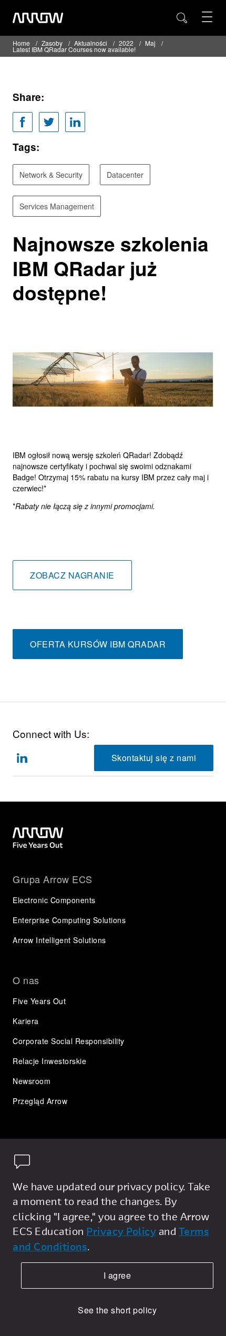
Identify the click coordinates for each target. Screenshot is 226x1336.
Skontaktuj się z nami (154, 758)
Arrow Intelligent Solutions (59, 940)
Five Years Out (39, 1001)
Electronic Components (54, 900)
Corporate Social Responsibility (69, 1041)
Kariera (26, 1021)
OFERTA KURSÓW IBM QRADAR (98, 644)
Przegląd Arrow (40, 1101)
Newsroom (31, 1081)
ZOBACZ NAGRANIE (72, 575)
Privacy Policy (121, 1231)
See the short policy (117, 1310)
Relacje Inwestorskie (49, 1061)
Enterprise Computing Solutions (69, 920)
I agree (117, 1275)
